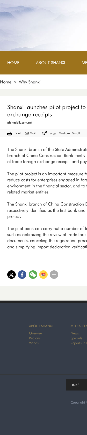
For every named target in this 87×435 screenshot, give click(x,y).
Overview (36, 333)
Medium (64, 133)
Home (5, 81)
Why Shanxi (30, 81)
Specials (76, 338)
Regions (35, 338)
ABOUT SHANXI (41, 326)
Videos (34, 343)
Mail (33, 133)
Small (76, 133)
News (75, 333)
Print (17, 133)
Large (52, 133)
